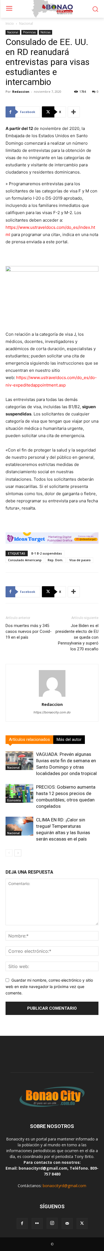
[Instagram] (52, 1223)
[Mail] (67, 1223)
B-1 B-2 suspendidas (46, 553)
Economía (14, 800)
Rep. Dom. (55, 560)
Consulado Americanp (25, 560)
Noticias (45, 32)
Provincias (29, 32)
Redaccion (20, 91)
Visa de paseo (80, 560)
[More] (74, 111)
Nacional (26, 23)
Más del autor (69, 739)
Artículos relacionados (29, 739)
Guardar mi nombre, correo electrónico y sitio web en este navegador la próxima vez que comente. (49, 986)
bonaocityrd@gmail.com (64, 1185)
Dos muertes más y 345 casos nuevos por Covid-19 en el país (29, 631)
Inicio (10, 23)
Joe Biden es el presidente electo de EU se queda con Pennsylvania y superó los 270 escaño (76, 637)
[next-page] (17, 852)
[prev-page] (9, 852)
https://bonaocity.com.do (52, 712)
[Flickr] (37, 1223)
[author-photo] (52, 696)
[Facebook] (22, 1223)
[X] (82, 1223)
